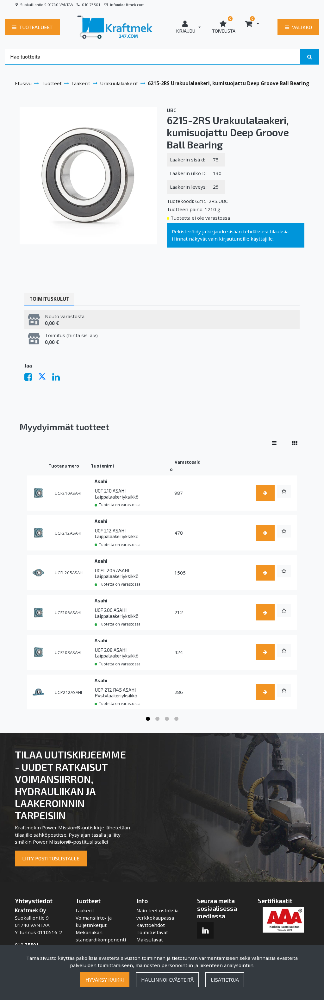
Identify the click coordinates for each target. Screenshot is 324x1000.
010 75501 (91, 4)
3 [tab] (167, 719)
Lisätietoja (225, 980)
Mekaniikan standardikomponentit (101, 939)
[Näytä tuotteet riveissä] (274, 443)
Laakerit (85, 910)
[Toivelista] (284, 491)
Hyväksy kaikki (104, 980)
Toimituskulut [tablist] (49, 299)
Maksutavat (149, 939)
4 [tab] (176, 719)
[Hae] (309, 57)
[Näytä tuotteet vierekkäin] (294, 443)
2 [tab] (157, 719)
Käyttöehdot (150, 925)
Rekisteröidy (186, 231)
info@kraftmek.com (127, 4)
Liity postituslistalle (50, 858)
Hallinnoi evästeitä (167, 980)
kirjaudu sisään (224, 231)
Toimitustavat (152, 932)
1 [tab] (148, 719)
